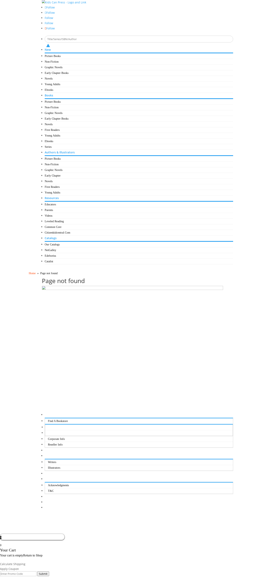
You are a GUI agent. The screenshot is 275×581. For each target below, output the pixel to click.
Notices (49, 479)
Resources (52, 198)
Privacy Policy (53, 496)
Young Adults (52, 84)
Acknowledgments (58, 485)
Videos (48, 215)
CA (50, 432)
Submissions (52, 455)
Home (32, 273)
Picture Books (53, 56)
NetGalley (50, 250)
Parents (49, 210)
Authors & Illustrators (60, 152)
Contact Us (51, 473)
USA (51, 427)
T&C (51, 490)
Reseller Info (55, 444)
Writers (52, 462)
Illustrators (54, 467)
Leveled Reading (54, 221)
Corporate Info (56, 438)
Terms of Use (53, 502)
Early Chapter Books (56, 72)
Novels (49, 78)
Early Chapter (53, 175)
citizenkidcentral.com (57, 232)
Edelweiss (50, 255)
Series (48, 146)
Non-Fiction (52, 61)
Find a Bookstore (58, 421)
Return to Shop (32, 555)
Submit (43, 574)
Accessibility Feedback (58, 507)
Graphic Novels (53, 67)
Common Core (53, 226)
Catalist (49, 261)
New (48, 50)
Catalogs (51, 238)
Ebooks (49, 89)
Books (49, 95)
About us (50, 414)
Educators (50, 204)
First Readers (52, 129)
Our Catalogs (52, 244)
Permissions (51, 450)
